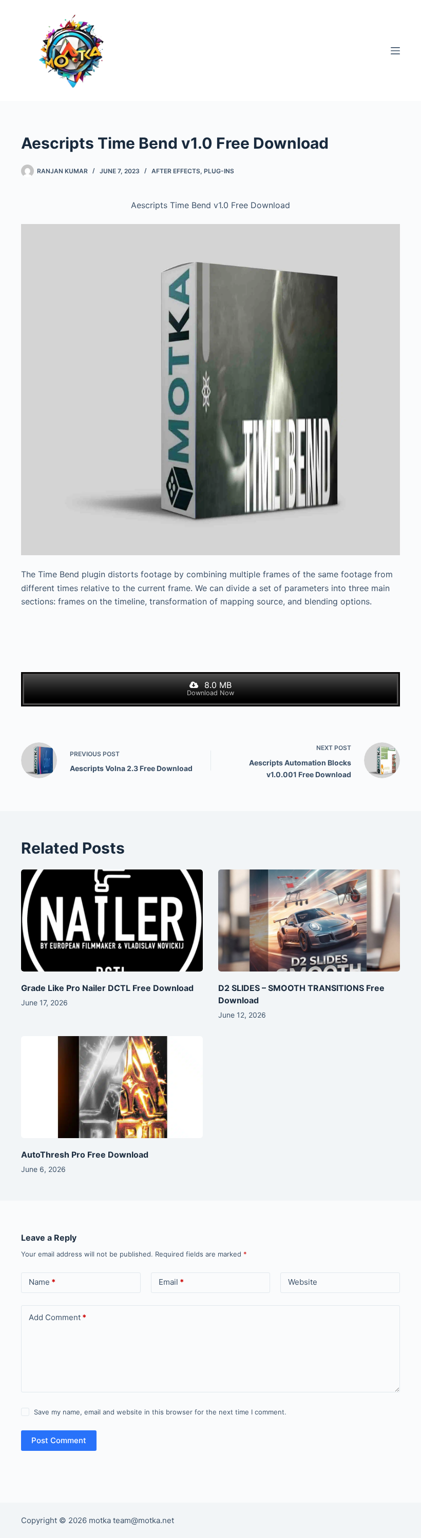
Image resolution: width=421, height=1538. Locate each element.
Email (171, 1282)
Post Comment (58, 1440)
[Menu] (395, 50)
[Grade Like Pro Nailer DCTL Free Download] (112, 920)
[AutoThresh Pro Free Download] (112, 1087)
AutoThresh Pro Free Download (84, 1154)
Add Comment (57, 1317)
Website (302, 1282)
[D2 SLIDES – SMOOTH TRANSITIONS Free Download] (309, 920)
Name (42, 1282)
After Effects (175, 171)
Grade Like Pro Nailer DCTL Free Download (107, 988)
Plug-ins (219, 171)
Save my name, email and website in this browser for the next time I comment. (160, 1412)
